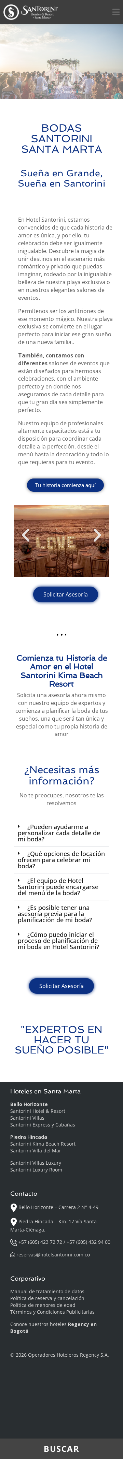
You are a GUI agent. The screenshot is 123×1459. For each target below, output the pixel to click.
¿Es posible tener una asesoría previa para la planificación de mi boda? (55, 913)
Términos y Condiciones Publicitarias (52, 1312)
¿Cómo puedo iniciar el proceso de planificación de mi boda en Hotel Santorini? (58, 940)
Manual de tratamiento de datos (47, 1291)
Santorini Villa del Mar (35, 1150)
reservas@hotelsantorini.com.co (53, 1254)
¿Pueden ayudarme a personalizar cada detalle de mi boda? (59, 833)
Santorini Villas (27, 1118)
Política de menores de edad (43, 1305)
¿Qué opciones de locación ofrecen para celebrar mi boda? (61, 860)
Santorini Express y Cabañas (42, 1124)
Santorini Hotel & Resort (37, 1111)
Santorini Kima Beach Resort (43, 1143)
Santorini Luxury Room (36, 1169)
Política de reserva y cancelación (47, 1298)
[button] (25, 535)
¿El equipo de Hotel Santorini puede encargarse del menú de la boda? (58, 886)
